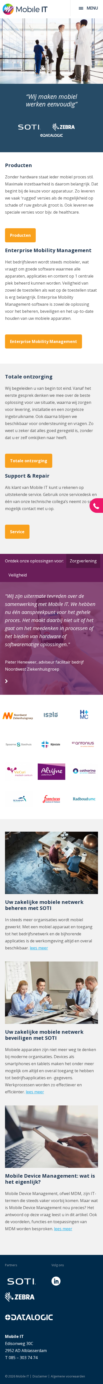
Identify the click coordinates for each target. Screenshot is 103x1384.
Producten (20, 235)
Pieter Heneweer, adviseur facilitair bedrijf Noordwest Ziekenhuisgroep (44, 665)
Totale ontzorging (28, 461)
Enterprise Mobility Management (43, 341)
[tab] (82, 561)
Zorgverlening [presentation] (83, 561)
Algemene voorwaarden (68, 1376)
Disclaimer (40, 1376)
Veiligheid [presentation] (17, 575)
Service (17, 531)
